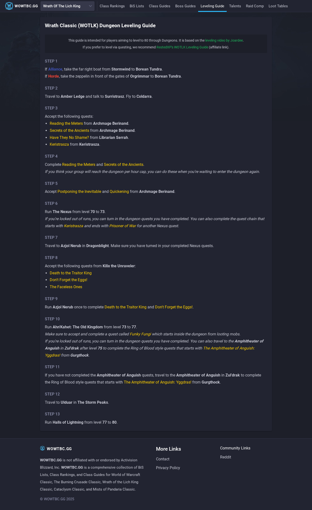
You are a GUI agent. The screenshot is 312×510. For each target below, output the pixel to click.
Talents (235, 6)
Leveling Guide (212, 6)
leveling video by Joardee (224, 40)
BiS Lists (137, 6)
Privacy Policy (168, 467)
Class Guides (159, 6)
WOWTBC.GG (26, 6)
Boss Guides (185, 6)
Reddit (225, 457)
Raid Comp (255, 6)
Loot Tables (278, 6)
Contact (162, 459)
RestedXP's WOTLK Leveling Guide (182, 47)
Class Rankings (112, 6)
